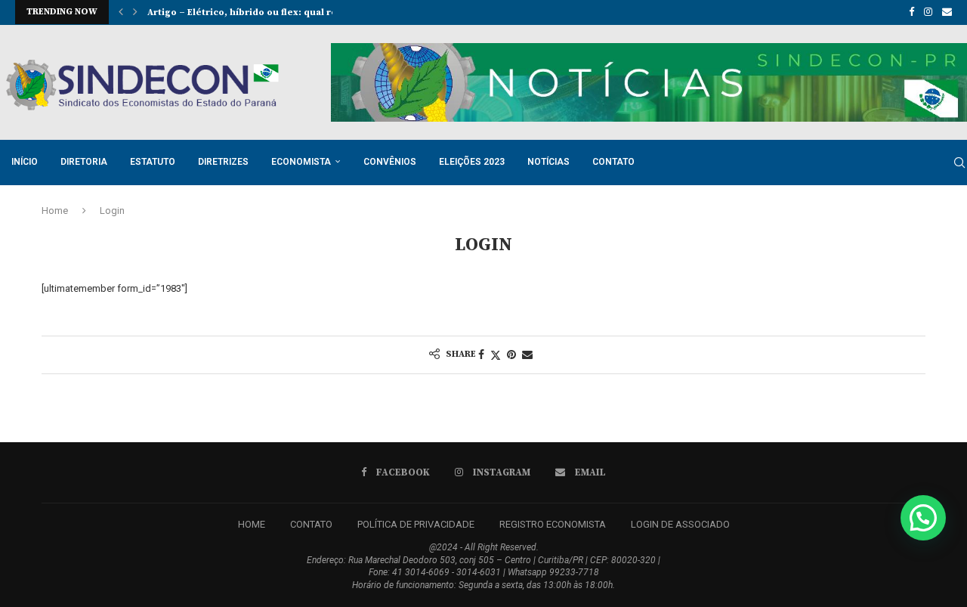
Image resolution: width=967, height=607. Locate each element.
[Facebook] (911, 12)
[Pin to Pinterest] (511, 354)
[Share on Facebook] (481, 354)
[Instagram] (928, 12)
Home (55, 210)
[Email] (947, 12)
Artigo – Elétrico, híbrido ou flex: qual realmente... (266, 12)
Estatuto (152, 161)
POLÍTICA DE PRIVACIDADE (415, 524)
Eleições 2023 (472, 161)
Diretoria (83, 161)
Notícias (548, 161)
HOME (251, 524)
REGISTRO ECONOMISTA (552, 524)
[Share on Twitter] (495, 354)
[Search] (959, 162)
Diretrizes (223, 161)
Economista (301, 161)
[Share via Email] (527, 354)
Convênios (389, 161)
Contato (613, 161)
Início (24, 161)
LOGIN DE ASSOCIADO (680, 524)
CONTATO (311, 524)
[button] (121, 12)
